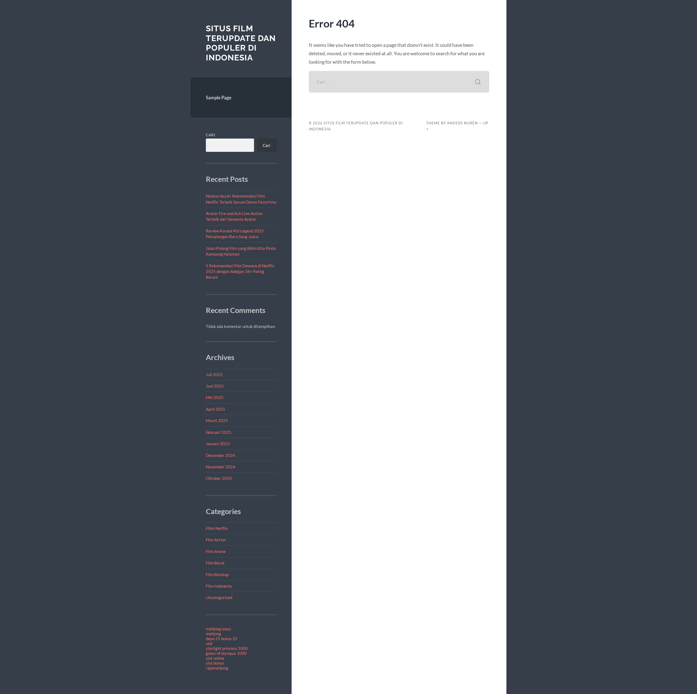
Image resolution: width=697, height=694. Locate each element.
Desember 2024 (220, 455)
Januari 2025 (218, 443)
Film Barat (215, 562)
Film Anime (216, 551)
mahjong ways (218, 628)
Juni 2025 (215, 385)
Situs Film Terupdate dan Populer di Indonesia (241, 43)
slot (209, 643)
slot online (215, 658)
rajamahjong (217, 667)
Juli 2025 (214, 374)
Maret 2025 (217, 420)
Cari (210, 135)
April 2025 (215, 409)
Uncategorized (219, 597)
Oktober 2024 (219, 478)
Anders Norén (462, 123)
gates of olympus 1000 (226, 653)
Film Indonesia (219, 586)
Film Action (216, 539)
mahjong (213, 633)
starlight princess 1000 (227, 648)
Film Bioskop (217, 574)
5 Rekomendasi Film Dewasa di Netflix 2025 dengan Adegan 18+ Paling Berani (240, 271)
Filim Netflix (217, 528)
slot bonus (215, 663)
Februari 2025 (218, 432)
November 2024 (220, 466)
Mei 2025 (215, 397)
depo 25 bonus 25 (221, 638)
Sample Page (218, 97)
